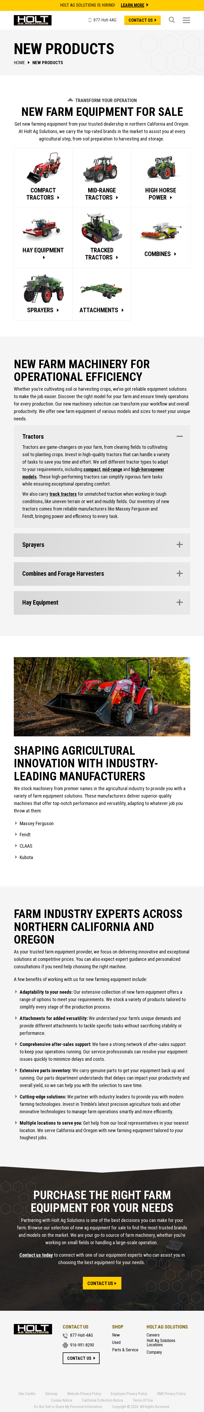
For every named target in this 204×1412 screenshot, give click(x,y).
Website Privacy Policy (84, 1394)
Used (116, 1342)
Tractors (33, 436)
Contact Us (100, 1283)
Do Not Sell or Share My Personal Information (68, 1407)
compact (91, 469)
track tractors (63, 494)
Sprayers (33, 544)
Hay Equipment (40, 602)
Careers (153, 1335)
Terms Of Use (143, 1400)
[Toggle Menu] (186, 20)
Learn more (132, 5)
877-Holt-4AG (81, 1335)
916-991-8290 (82, 1345)
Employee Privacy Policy (129, 1394)
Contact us (141, 20)
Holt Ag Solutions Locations (161, 1343)
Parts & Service (125, 1350)
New (116, 1335)
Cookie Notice (61, 1400)
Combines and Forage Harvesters (63, 573)
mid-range (112, 469)
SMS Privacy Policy (171, 1394)
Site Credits (27, 1394)
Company (154, 1352)
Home (19, 62)
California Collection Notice (102, 1400)
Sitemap (51, 1394)
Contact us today (36, 1255)
